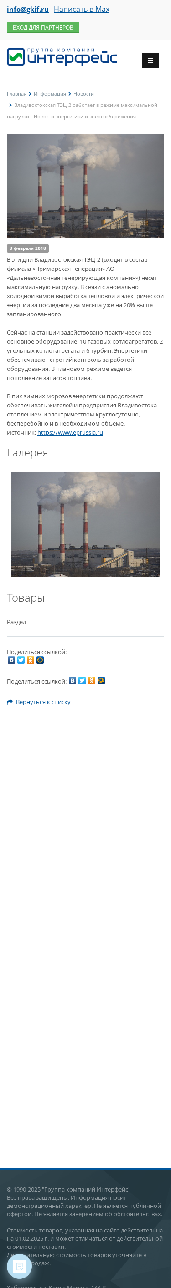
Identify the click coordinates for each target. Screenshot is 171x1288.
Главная (16, 93)
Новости (83, 93)
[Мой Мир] (40, 660)
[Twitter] (21, 660)
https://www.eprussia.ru (70, 432)
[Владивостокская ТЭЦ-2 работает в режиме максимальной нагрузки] (85, 138)
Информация (50, 93)
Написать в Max (81, 9)
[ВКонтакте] (11, 660)
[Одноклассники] (30, 660)
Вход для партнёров (43, 27)
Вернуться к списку (43, 702)
